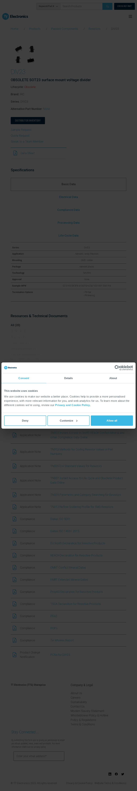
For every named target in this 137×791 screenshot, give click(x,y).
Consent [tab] (23, 378)
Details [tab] (68, 378)
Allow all (111, 420)
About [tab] (113, 378)
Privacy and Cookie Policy (72, 404)
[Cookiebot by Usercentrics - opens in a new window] (117, 368)
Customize (66, 420)
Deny (25, 420)
